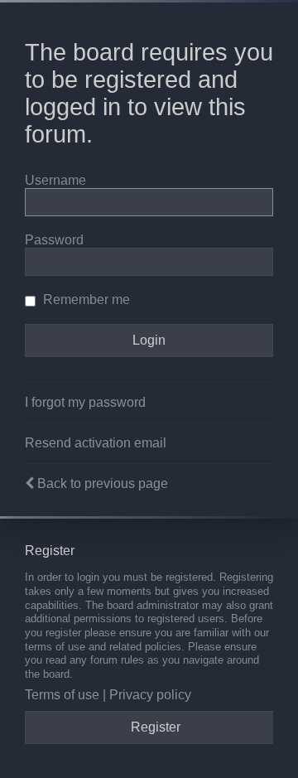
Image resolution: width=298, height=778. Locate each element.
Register (155, 727)
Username (55, 180)
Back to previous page (102, 483)
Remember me (85, 299)
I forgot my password (85, 402)
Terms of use (62, 695)
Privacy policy (150, 695)
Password (54, 240)
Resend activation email (95, 443)
